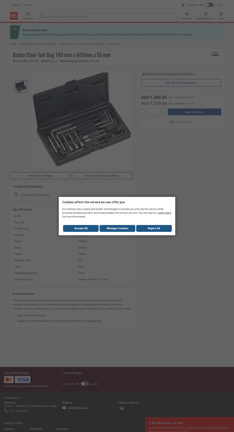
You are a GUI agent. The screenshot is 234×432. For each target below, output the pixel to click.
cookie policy (164, 212)
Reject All (154, 228)
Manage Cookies (117, 228)
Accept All (81, 228)
